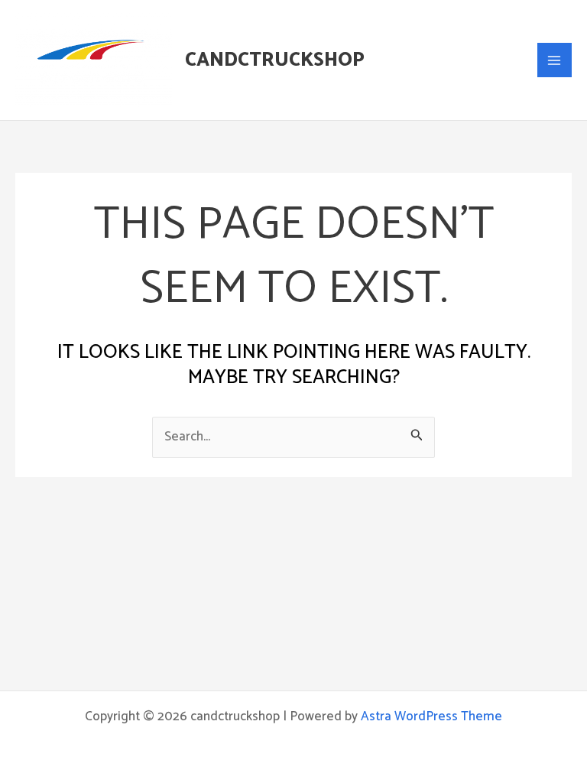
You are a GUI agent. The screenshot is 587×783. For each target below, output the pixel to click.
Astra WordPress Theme (431, 716)
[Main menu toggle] (554, 60)
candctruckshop (275, 60)
